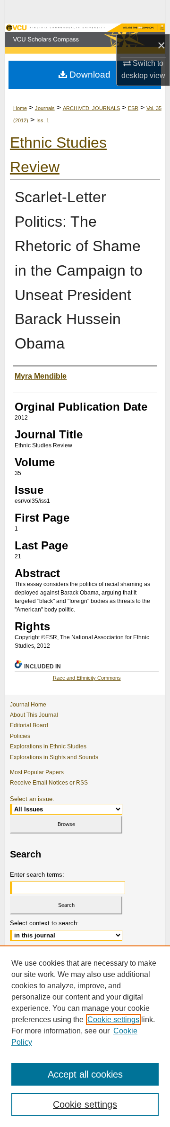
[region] (85, 1036)
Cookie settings (113, 1020)
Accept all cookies (85, 1074)
